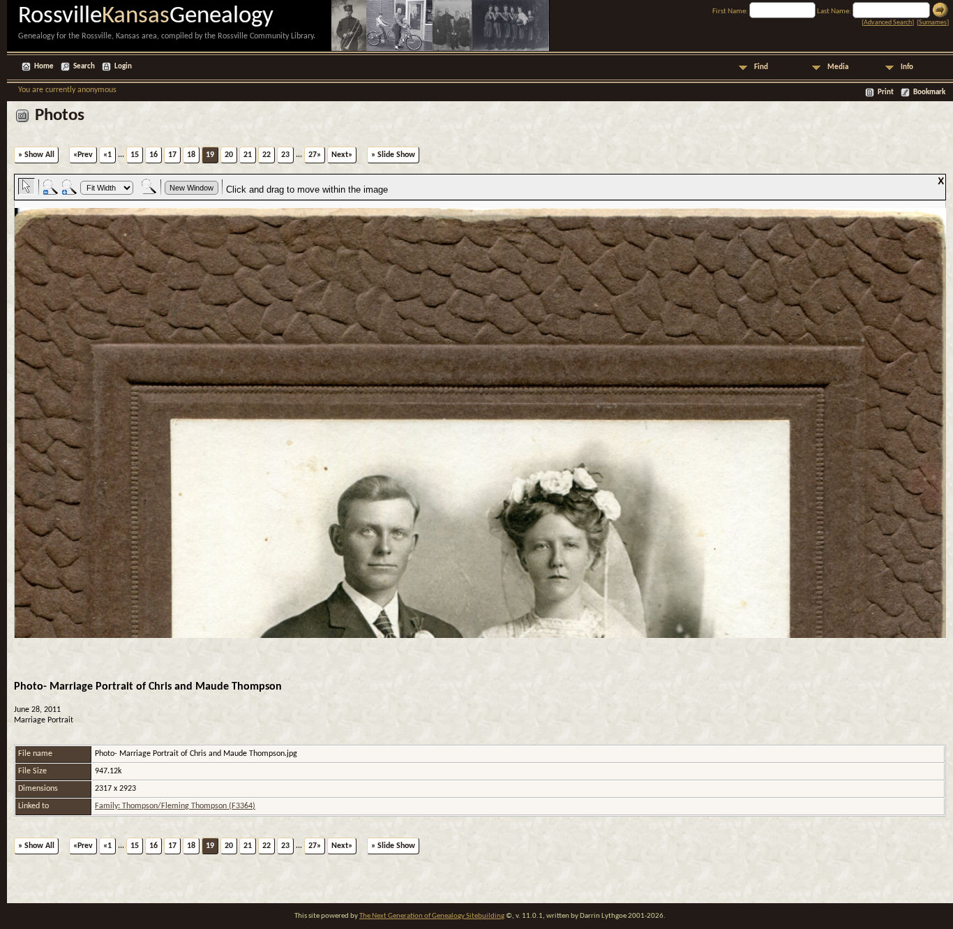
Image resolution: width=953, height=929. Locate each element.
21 (247, 155)
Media (837, 67)
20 (229, 155)
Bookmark (929, 92)
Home (44, 66)
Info (907, 67)
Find (761, 67)
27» (314, 155)
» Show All (36, 155)
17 (172, 155)
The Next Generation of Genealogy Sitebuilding (431, 916)
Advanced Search (888, 23)
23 (285, 155)
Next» (341, 155)
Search (84, 66)
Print (886, 92)
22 (266, 155)
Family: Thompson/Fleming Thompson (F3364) (175, 806)
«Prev (83, 155)
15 (134, 155)
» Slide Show (393, 155)
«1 (107, 155)
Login (123, 66)
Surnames (933, 23)
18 (191, 155)
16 (153, 155)
